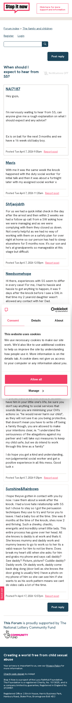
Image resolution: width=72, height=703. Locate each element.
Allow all (36, 379)
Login (21, 35)
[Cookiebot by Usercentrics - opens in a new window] (51, 309)
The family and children (37, 28)
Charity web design (14, 674)
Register (9, 35)
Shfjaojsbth (15, 204)
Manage (34, 390)
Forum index (11, 28)
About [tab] (59, 320)
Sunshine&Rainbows (22, 488)
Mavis (10, 162)
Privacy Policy (53, 665)
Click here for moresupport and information (52, 8)
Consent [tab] (13, 320)
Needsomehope (18, 273)
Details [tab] (36, 320)
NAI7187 (13, 89)
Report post (51, 151)
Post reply (57, 56)
